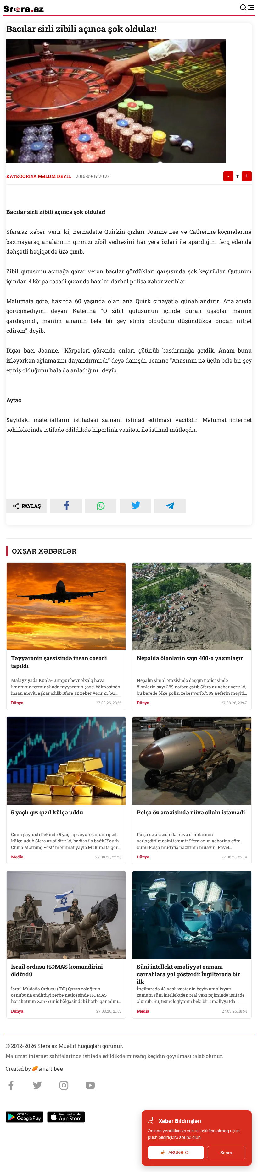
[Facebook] (11, 1085)
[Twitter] (37, 1085)
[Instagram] (64, 1085)
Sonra (226, 1152)
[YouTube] (90, 1085)
